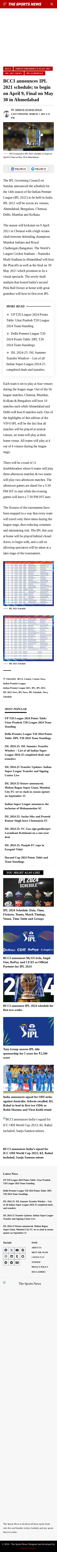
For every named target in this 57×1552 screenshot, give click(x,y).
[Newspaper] (17, 1262)
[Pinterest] (22, 1250)
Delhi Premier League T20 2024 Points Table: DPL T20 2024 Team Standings (25, 339)
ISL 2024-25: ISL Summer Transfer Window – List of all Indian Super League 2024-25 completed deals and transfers (28, 1204)
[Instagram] (6, 1256)
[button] (6, 4)
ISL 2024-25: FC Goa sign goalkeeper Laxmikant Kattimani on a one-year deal (28, 833)
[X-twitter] (11, 1250)
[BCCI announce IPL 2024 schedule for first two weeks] (28, 987)
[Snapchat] (22, 1256)
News (45, 692)
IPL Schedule (34, 73)
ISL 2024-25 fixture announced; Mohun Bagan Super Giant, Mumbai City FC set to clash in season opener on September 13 (28, 1229)
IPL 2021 (41, 688)
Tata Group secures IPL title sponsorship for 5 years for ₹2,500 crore (25, 1053)
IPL (33, 688)
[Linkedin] (11, 1256)
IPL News (23, 692)
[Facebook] (6, 1250)
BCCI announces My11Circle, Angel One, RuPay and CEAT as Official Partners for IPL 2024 (26, 962)
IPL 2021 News (13, 73)
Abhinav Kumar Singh (28, 110)
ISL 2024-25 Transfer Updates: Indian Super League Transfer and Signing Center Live (28, 771)
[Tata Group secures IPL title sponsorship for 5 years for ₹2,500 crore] (28, 1031)
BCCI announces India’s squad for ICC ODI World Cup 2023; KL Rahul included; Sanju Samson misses (28, 1153)
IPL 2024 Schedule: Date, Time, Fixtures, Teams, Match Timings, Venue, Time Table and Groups (24, 914)
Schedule (7, 697)
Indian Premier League (14, 683)
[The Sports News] (25, 4)
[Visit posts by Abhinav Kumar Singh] (6, 114)
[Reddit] (6, 1262)
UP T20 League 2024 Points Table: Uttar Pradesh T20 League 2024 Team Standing (27, 320)
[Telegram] (11, 1262)
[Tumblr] (17, 1256)
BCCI (8, 69)
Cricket (27, 679)
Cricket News (38, 679)
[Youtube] (17, 1250)
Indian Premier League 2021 (33, 69)
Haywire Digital (28, 1548)
